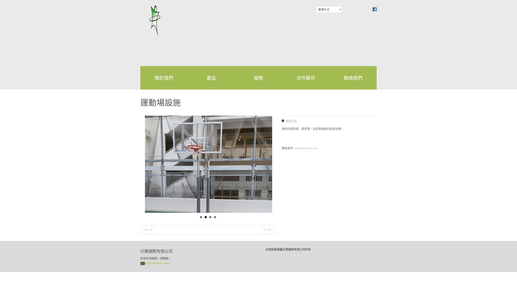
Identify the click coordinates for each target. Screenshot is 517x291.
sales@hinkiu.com (306, 148)
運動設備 (291, 121)
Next (261, 200)
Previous (154, 200)
